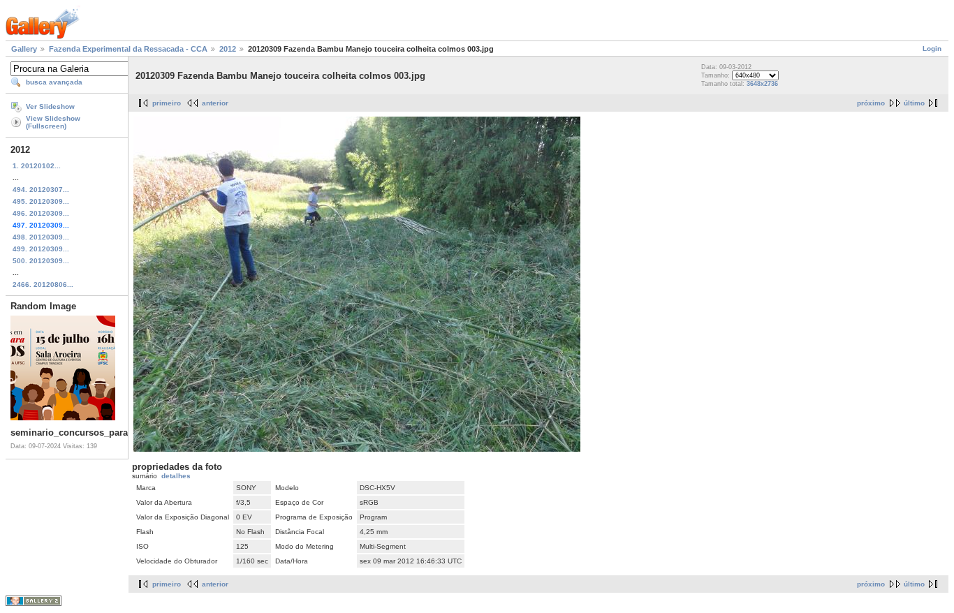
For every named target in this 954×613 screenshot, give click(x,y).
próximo (871, 103)
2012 (227, 49)
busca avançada (54, 82)
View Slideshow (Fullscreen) (53, 122)
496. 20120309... (41, 213)
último (914, 103)
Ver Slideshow (50, 106)
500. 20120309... (41, 261)
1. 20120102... (37, 166)
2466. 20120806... (43, 284)
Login (932, 48)
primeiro (166, 103)
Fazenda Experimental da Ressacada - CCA (128, 49)
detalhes (176, 476)
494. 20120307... (41, 189)
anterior (215, 103)
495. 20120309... (41, 201)
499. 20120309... (41, 249)
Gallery (24, 49)
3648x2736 (762, 83)
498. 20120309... (41, 237)
